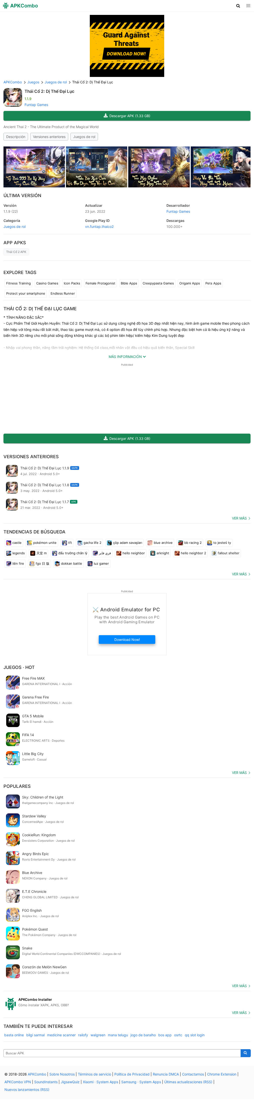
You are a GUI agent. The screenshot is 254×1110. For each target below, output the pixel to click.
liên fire (18, 563)
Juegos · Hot (19, 667)
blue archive (163, 543)
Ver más (239, 518)
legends (18, 553)
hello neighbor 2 (193, 553)
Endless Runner (63, 293)
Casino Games (47, 283)
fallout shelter (228, 553)
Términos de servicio (94, 1074)
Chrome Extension (221, 1074)
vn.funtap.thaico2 (99, 226)
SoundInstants (46, 1082)
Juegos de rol (84, 137)
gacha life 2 (92, 543)
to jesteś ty (222, 543)
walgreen (98, 1035)
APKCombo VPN (17, 1082)
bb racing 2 (193, 543)
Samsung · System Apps (141, 1082)
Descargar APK (129, 116)
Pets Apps (213, 283)
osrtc (178, 1035)
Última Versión (22, 195)
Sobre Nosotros (62, 1074)
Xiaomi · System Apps (100, 1082)
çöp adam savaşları (127, 543)
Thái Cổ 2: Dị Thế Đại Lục (49, 91)
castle (17, 543)
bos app (165, 1035)
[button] (238, 5)
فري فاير (105, 553)
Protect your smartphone (25, 293)
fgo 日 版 (42, 563)
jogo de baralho (143, 1035)
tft (70, 543)
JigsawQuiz (70, 1082)
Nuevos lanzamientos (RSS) (26, 1089)
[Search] (246, 1053)
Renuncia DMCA (166, 1074)
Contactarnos (193, 1074)
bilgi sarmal (35, 1035)
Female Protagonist (100, 283)
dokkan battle (71, 563)
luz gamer (101, 563)
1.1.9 (10, 211)
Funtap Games (36, 105)
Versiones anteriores (49, 137)
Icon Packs (72, 283)
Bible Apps (129, 283)
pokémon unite (45, 543)
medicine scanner (61, 1035)
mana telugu (118, 1035)
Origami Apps (189, 283)
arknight (163, 553)
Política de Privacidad (132, 1074)
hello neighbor (134, 553)
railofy (83, 1035)
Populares (17, 786)
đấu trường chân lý (72, 553)
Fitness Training (18, 283)
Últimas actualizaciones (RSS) (188, 1082)
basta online (14, 1035)
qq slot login (195, 1035)
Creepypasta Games (158, 283)
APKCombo (12, 82)
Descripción (15, 137)
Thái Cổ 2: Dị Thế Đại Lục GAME (40, 308)
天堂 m (41, 553)
